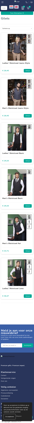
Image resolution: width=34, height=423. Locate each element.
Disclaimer (4, 399)
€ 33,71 (5, 251)
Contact (3, 375)
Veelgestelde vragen (8, 378)
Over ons (4, 381)
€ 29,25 (5, 161)
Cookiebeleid (5, 396)
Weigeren (19, 416)
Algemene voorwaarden (9, 390)
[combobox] (4, 8)
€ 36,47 (5, 296)
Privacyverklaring (7, 393)
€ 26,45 (5, 71)
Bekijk (28, 71)
